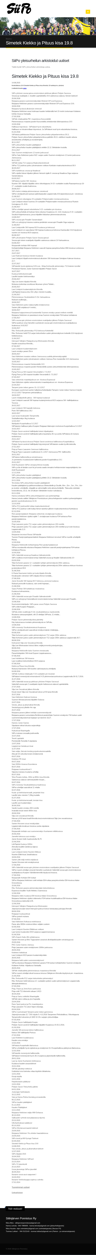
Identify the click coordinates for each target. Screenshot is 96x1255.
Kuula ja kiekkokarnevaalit (22, 274)
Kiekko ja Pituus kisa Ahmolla (23, 666)
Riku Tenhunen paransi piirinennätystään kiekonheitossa (33, 888)
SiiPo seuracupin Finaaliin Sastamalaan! (27, 220)
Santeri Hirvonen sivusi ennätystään (25, 824)
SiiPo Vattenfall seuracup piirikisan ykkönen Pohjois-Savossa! (35, 682)
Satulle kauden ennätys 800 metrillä (25, 808)
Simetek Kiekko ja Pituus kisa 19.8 (25, 1144)
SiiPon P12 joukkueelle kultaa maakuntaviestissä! (31, 506)
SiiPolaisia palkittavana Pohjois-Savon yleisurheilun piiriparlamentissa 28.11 (40, 134)
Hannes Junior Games (20, 723)
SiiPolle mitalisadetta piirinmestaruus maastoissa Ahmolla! (34, 971)
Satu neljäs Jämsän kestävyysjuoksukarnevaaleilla (31, 751)
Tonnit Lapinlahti (18, 738)
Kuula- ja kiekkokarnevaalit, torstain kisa (27, 800)
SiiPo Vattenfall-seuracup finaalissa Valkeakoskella (31, 555)
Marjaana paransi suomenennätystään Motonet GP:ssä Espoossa (37, 101)
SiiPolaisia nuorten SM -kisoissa (24, 181)
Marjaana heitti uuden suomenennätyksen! (28, 960)
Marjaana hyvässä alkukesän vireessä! (27, 109)
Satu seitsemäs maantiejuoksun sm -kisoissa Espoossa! (33, 380)
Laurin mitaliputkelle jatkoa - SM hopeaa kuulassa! (31, 398)
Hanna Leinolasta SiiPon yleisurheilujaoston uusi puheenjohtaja (35, 496)
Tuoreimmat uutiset (21, 1187)
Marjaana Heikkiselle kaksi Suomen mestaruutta (30, 651)
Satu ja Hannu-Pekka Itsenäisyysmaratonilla (29, 1097)
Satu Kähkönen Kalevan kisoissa (24, 697)
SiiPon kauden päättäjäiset (22, 1102)
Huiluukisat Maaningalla (21, 731)
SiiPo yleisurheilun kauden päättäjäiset (26, 145)
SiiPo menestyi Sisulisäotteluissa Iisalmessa (29, 785)
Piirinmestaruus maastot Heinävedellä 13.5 (28, 364)
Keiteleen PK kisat (19, 759)
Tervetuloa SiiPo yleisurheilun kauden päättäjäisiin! (31, 483)
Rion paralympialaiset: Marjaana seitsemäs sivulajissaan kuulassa (37, 514)
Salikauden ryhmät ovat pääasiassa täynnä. (28, 1118)
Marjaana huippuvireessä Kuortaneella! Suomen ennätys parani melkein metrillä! (42, 313)
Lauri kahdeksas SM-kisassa (23, 658)
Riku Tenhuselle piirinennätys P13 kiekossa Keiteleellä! (32, 331)
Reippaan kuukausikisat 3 (21, 769)
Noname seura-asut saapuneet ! (24, 1174)
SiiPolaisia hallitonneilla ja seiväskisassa (27, 457)
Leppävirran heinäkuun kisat (22, 746)
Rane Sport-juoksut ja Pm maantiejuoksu (27, 1004)
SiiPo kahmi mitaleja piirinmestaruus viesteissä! (30, 191)
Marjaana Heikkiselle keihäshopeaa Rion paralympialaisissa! (35, 545)
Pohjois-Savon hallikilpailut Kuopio (25, 1022)
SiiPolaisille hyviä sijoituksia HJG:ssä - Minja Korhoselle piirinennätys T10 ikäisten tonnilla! (46, 266)
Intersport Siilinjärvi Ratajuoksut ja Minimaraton (29, 906)
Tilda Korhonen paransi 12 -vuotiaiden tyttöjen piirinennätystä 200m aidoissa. (41, 563)
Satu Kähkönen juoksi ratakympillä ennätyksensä (30, 305)
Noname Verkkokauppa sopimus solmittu (27, 1180)
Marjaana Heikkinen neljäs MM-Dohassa (27, 1113)
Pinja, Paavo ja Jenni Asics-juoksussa (26, 989)
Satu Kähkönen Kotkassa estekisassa (26, 922)
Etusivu (9, 39)
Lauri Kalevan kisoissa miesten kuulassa (27, 256)
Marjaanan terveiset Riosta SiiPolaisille (26, 534)
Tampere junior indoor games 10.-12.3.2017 (28, 387)
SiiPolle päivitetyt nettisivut (22, 1069)
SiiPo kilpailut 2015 (19, 1154)
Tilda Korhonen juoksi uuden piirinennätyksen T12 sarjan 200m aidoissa (39, 635)
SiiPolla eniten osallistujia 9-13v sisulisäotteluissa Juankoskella (35, 612)
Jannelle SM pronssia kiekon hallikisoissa (27, 1030)
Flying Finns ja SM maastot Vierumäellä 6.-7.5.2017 (31, 372)
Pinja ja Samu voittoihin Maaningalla (25, 996)
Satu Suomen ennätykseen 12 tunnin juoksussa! (30, 153)
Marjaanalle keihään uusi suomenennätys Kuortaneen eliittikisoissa (37, 831)
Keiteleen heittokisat (19, 953)
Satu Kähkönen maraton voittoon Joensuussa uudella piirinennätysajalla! (39, 356)
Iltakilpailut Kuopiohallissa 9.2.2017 (25, 424)
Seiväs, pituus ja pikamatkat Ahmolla (26, 705)
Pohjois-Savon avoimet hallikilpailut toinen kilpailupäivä (32, 431)
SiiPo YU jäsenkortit (19, 1164)
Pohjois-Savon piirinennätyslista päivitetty (27, 620)
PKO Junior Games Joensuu (23, 945)
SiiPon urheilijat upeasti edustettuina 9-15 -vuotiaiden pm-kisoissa (36, 209)
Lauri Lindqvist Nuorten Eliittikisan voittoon (28, 929)
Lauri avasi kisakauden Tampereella (25, 416)
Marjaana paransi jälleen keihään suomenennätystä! (31, 713)
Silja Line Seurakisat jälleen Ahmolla (25, 689)
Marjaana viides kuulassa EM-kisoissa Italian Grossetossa (34, 896)
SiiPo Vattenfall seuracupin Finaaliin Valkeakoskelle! (31, 596)
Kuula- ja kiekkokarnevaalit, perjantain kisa (28, 793)
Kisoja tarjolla (17, 1076)
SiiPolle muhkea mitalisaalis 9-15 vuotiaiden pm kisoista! (33, 674)
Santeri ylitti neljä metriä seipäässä (25, 860)
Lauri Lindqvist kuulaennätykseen (24, 349)
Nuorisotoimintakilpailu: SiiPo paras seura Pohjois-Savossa (34, 604)
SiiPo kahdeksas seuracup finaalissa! (26, 171)
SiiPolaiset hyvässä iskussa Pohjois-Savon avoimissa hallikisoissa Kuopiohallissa (43, 442)
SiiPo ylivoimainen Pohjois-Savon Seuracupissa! (30, 238)
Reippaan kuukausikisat (21, 914)
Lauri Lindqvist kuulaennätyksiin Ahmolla (27, 289)
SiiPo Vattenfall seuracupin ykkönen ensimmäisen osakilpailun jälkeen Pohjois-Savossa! (45, 867)
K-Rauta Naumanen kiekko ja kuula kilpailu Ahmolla (31, 573)
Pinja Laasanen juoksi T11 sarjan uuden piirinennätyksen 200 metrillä (38, 524)
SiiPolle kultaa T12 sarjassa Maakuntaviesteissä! (30, 163)
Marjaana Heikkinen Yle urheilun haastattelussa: (30, 1133)
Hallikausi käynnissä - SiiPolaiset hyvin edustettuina (31, 127)
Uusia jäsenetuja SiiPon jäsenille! (24, 1169)
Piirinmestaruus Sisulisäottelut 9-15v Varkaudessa (31, 297)
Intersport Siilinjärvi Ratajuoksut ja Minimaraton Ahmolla (33, 341)
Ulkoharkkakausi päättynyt (22, 1123)
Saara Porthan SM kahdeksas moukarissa (28, 589)
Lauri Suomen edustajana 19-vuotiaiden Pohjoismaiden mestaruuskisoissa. (40, 199)
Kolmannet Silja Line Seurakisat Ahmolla (27, 643)
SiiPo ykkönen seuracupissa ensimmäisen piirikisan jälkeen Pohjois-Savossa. (41, 93)
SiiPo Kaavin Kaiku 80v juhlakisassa (25, 937)
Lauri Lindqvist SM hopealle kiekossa (26, 408)
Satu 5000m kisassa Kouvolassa (24, 764)
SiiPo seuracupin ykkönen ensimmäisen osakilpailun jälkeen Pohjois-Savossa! (42, 320)
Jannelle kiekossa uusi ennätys (24, 836)
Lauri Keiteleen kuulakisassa (22, 1038)
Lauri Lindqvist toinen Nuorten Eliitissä (26, 852)
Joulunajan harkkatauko (21, 1092)
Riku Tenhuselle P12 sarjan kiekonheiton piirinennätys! (32, 978)
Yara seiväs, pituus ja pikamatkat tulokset (27, 1149)
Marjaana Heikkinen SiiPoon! (23, 1159)
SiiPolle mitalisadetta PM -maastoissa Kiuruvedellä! (31, 119)
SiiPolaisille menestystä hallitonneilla (25, 1053)
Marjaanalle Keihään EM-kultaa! (24, 878)
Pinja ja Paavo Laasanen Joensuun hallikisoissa (30, 449)
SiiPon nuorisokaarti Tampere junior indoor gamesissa (32, 1012)
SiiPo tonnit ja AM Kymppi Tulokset (25, 1138)
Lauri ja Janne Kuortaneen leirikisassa (26, 1061)
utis (14, 1193)
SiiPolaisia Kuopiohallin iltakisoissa (25, 1045)
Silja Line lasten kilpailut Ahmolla (24, 282)
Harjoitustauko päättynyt (21, 1082)
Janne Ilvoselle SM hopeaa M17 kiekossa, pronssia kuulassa (35, 581)
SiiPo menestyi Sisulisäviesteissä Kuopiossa (29, 627)
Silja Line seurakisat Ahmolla (22, 816)
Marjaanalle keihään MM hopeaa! (24, 245)
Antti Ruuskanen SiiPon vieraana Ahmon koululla (30, 465)
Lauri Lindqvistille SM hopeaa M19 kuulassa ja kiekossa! (33, 227)
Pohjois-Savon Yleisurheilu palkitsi (25, 1087)
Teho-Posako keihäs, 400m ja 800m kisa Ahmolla (30, 777)
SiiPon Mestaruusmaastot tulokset (25, 1128)
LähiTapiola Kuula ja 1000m (22, 844)
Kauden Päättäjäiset (19, 1107)
